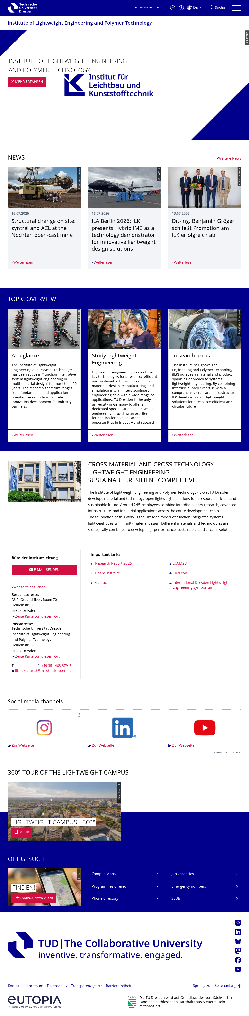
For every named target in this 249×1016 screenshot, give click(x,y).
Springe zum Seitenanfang (214, 986)
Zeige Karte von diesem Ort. (38, 616)
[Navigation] (236, 8)
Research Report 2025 (113, 564)
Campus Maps (104, 874)
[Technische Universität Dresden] (22, 7)
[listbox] (124, 375)
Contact (101, 583)
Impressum (33, 986)
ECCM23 (180, 564)
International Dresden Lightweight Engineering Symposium (201, 585)
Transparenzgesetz (86, 986)
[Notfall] (172, 8)
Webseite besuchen (29, 587)
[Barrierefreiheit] (181, 8)
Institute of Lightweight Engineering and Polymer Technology (80, 23)
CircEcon (180, 573)
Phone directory (105, 899)
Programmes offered (109, 887)
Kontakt (14, 986)
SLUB (175, 899)
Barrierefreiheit (118, 986)
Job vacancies (182, 874)
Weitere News (229, 159)
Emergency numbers (188, 887)
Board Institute (107, 573)
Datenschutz (57, 986)
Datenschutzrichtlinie (226, 752)
